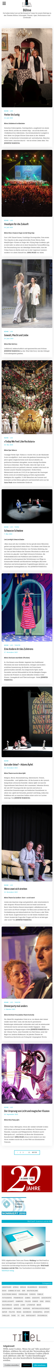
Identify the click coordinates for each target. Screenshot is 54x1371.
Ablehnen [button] (26, 1365)
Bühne (6, 111)
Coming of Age (14, 1291)
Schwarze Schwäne (13, 530)
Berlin (23, 1287)
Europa (33, 1294)
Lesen (16, 1305)
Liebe (23, 1305)
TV (18, 1315)
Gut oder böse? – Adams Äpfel (18, 764)
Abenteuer (6, 1287)
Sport (46, 1312)
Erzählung (23, 1294)
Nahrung (26, 1308)
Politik (12, 1312)
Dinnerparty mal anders (16, 1005)
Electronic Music (9, 1294)
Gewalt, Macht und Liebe (16, 335)
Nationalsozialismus (40, 1308)
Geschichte (46, 1298)
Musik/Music (7, 1308)
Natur (4, 1312)
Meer (39, 1305)
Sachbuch (27, 1312)
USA (22, 1315)
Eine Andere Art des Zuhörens (18, 648)
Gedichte (36, 1298)
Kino (42, 1301)
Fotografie (7, 1298)
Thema (17, 527)
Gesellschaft (8, 1301)
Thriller (5, 1315)
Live (11, 111)
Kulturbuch (7, 1305)
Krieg (47, 1301)
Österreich (42, 1315)
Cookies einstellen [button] (12, 1365)
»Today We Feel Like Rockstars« (19, 441)
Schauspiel (37, 1312)
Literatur (31, 1305)
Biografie (43, 1287)
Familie (40, 1294)
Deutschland (32, 1291)
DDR (23, 1291)
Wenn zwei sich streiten (15, 888)
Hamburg (19, 1301)
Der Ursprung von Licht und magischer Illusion (26, 1110)
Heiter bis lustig (12, 114)
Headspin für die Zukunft (16, 224)
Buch (4, 1291)
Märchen (17, 1308)
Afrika (15, 1287)
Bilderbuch (32, 1287)
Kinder (35, 1301)
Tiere (13, 1315)
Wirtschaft (31, 1315)
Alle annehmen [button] (40, 1365)
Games (27, 1298)
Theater (17, 645)
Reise (19, 1312)
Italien (28, 1301)
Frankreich (18, 1298)
